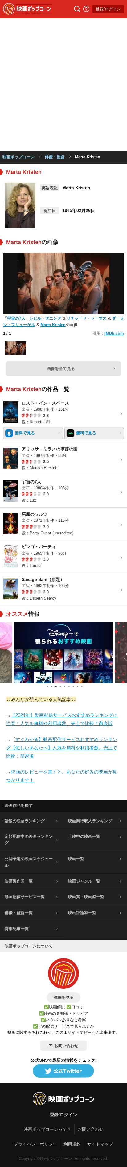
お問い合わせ (66, 1045)
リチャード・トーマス (87, 318)
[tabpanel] (63, 652)
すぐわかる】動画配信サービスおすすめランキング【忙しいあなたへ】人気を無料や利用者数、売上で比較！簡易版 (61, 748)
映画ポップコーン (18, 157)
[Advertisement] (63, 84)
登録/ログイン (108, 9)
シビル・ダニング (45, 318)
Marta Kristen (53, 324)
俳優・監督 (55, 157)
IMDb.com (114, 333)
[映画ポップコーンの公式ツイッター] (63, 1071)
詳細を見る (64, 997)
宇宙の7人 (16, 318)
